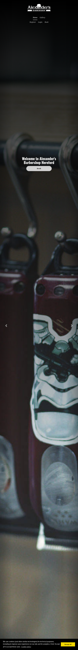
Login (40, 22)
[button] (6, 325)
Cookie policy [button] (26, 647)
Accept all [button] (67, 644)
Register (33, 22)
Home (35, 17)
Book (46, 22)
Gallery (42, 17)
